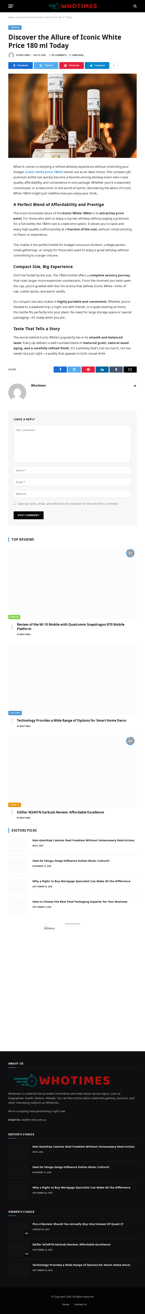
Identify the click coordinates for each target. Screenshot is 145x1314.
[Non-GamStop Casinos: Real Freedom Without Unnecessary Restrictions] (18, 845)
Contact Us (80, 1304)
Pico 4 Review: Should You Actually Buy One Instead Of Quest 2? (77, 1224)
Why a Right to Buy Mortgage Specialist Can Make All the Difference (81, 881)
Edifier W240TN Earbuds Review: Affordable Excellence (60, 812)
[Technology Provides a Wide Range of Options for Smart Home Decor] (72, 679)
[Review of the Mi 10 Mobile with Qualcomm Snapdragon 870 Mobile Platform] (72, 583)
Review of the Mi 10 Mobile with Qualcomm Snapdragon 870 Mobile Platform (70, 626)
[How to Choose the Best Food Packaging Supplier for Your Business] (18, 906)
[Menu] (10, 6)
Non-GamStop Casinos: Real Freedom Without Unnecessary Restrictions (83, 840)
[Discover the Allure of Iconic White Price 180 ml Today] (72, 116)
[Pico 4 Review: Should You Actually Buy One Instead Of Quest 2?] (18, 1229)
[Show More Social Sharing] (114, 65)
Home (11, 17)
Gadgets (14, 805)
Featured (15, 713)
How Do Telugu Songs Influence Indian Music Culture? (71, 860)
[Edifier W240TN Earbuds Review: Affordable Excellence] (72, 771)
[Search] (135, 6)
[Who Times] (72, 6)
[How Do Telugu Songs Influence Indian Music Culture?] (18, 865)
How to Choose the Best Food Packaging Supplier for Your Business (79, 901)
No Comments (59, 55)
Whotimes (24, 55)
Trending (15, 28)
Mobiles (14, 617)
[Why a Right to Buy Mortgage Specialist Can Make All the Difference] (18, 886)
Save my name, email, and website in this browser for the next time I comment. (68, 503)
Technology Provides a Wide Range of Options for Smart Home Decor (72, 720)
